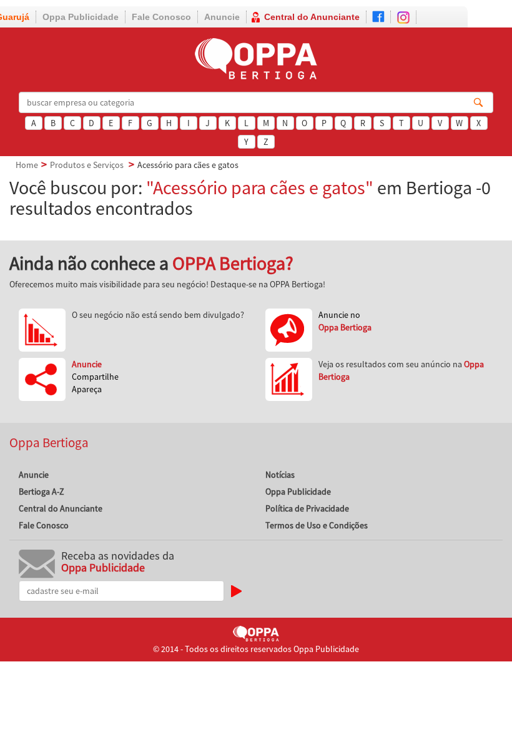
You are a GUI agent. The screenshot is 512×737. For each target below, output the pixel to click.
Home (27, 165)
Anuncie (222, 17)
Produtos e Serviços (87, 165)
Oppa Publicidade (80, 17)
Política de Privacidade (307, 508)
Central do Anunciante (312, 17)
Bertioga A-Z (41, 491)
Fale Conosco (161, 17)
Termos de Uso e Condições (316, 525)
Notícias (280, 474)
